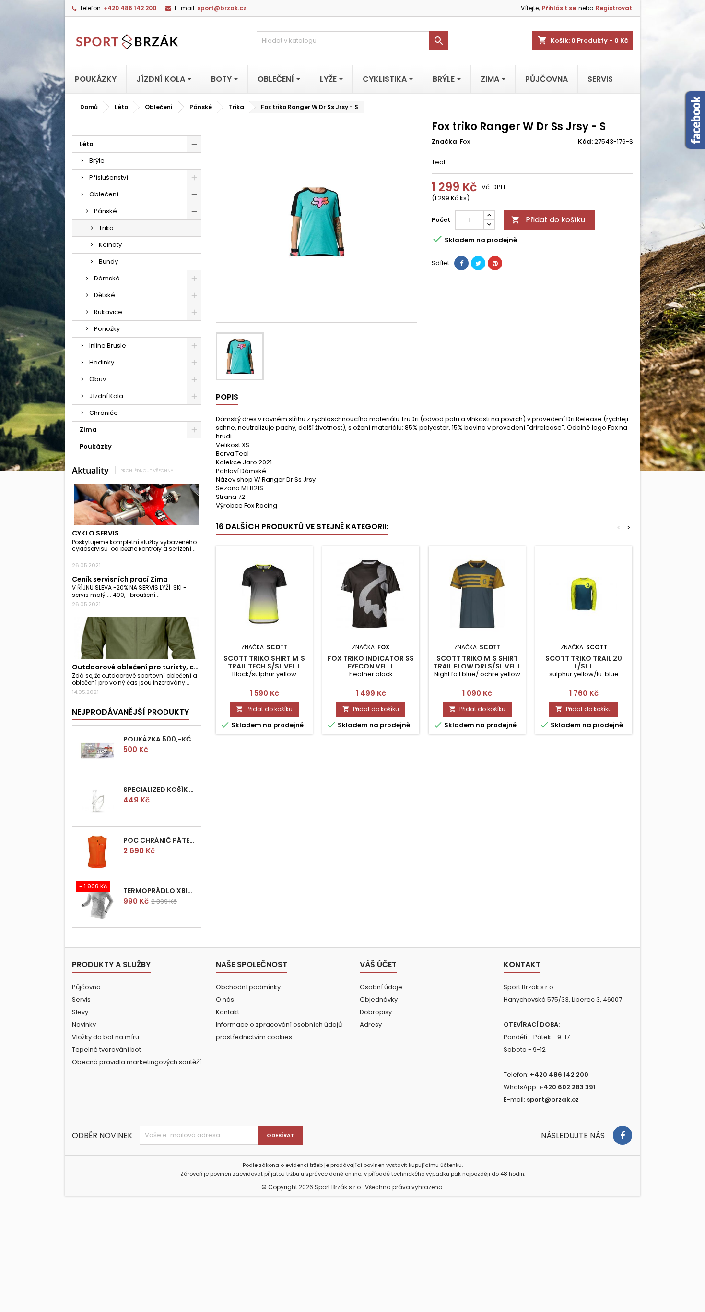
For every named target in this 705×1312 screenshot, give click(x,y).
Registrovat (614, 8)
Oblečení (103, 194)
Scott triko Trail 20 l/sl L (583, 662)
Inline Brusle (107, 345)
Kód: (585, 141)
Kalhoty (110, 244)
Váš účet (378, 964)
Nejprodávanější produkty (130, 711)
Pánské (105, 211)
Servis (81, 999)
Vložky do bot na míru (105, 1037)
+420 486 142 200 (130, 8)
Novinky (84, 1024)
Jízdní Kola (106, 396)
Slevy (80, 1012)
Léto (87, 143)
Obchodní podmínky (248, 987)
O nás (225, 999)
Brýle (97, 160)
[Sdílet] (461, 263)
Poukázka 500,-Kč (157, 739)
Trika (106, 227)
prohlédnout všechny (146, 470)
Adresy (371, 1024)
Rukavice (108, 311)
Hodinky (101, 362)
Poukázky (96, 446)
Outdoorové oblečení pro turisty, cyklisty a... (150, 667)
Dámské (107, 278)
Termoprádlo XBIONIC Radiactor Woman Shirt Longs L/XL (160, 891)
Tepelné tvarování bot (106, 1049)
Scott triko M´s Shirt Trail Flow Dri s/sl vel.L (477, 662)
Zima (88, 429)
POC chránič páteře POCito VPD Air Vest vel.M (160, 840)
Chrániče (103, 412)
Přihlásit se (559, 8)
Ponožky (107, 328)
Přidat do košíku (548, 219)
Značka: (445, 141)
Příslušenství (108, 177)
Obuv (97, 379)
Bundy (108, 261)
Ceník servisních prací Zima (120, 579)
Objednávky (379, 999)
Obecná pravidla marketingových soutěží (136, 1062)
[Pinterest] (495, 263)
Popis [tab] (227, 396)
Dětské (104, 295)
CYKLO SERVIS (95, 533)
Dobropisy (376, 1012)
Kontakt (227, 1012)
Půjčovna (86, 987)
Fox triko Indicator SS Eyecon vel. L (371, 662)
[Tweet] (478, 263)
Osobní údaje (381, 987)
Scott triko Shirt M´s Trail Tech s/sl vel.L (264, 662)
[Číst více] (74, 556)
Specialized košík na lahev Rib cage (160, 789)
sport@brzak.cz (222, 8)
